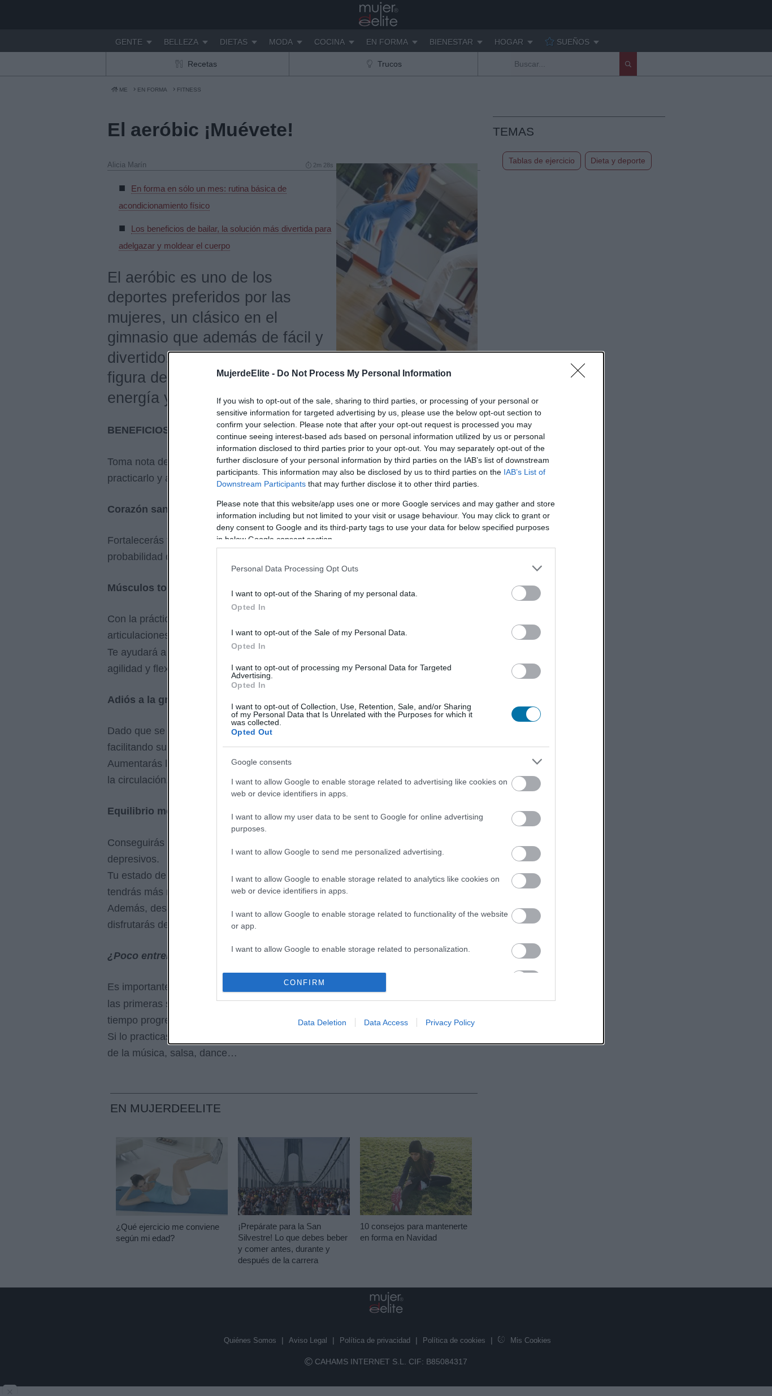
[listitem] (386, 568)
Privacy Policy (450, 1022)
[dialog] (386, 698)
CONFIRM (305, 982)
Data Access (386, 1022)
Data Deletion (322, 1022)
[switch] (526, 593)
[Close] (581, 374)
